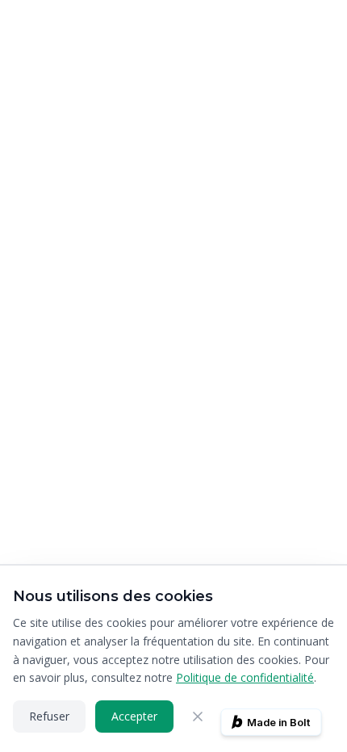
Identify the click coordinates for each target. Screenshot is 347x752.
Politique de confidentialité (245, 677)
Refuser (49, 716)
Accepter (134, 716)
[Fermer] (197, 716)
